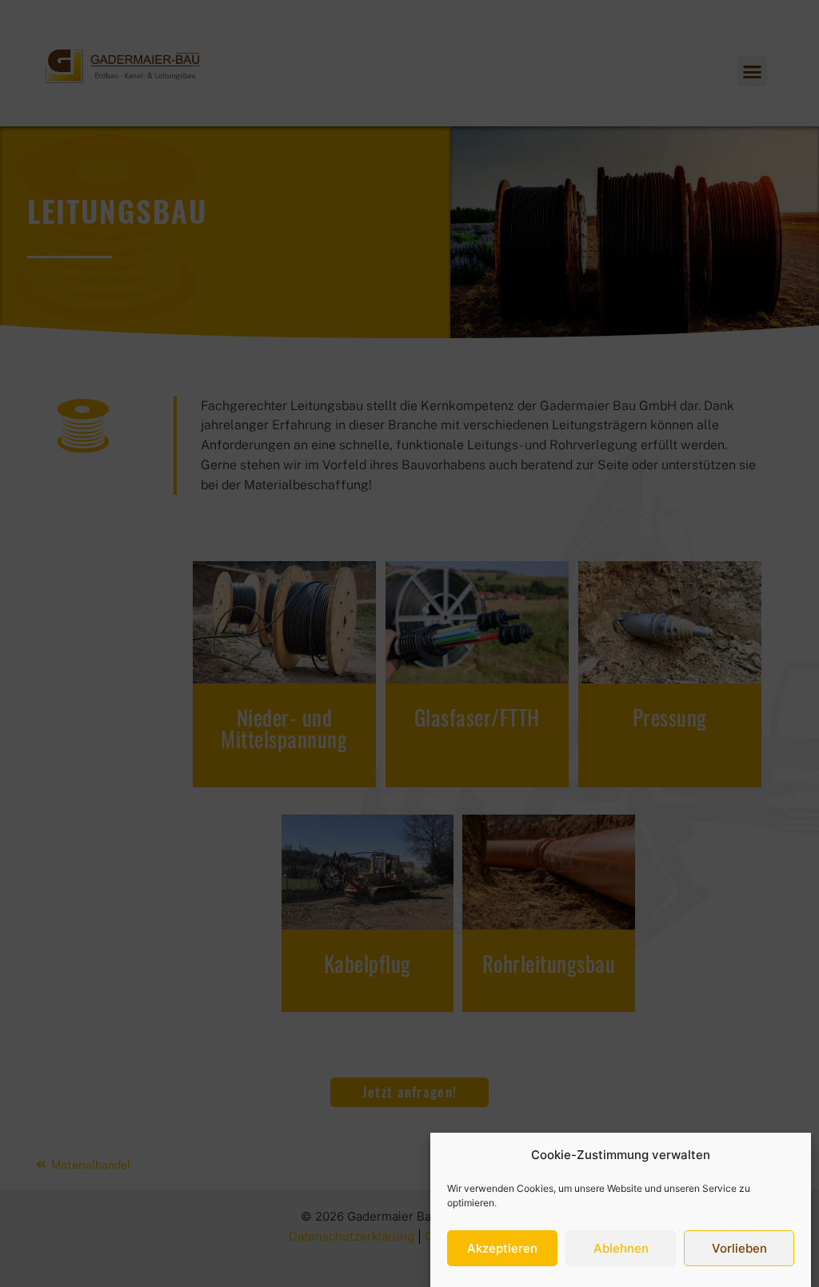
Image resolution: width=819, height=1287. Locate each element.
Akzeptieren (502, 1248)
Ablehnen (621, 1248)
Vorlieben (739, 1248)
